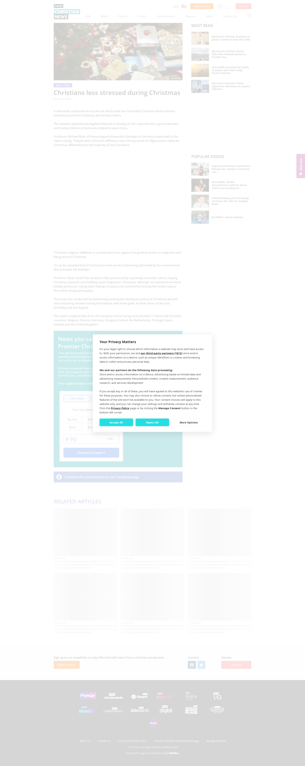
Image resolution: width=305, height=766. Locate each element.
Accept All (116, 422)
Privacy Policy (120, 408)
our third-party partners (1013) (161, 353)
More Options (189, 422)
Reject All (152, 422)
